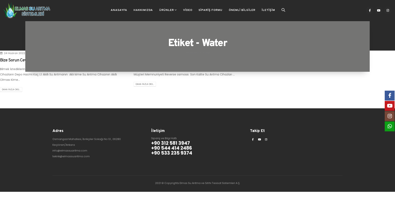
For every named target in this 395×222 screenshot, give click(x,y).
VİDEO (187, 10)
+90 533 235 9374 (171, 152)
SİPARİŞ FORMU (210, 10)
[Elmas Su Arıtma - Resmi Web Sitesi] (26, 10)
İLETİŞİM (268, 10)
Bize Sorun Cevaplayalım (22, 60)
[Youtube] (379, 10)
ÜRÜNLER (166, 10)
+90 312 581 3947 (170, 143)
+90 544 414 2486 (171, 148)
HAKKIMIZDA (143, 10)
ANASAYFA (119, 10)
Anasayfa (192, 52)
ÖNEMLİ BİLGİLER (242, 10)
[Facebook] (370, 10)
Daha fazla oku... (11, 89)
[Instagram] (388, 10)
